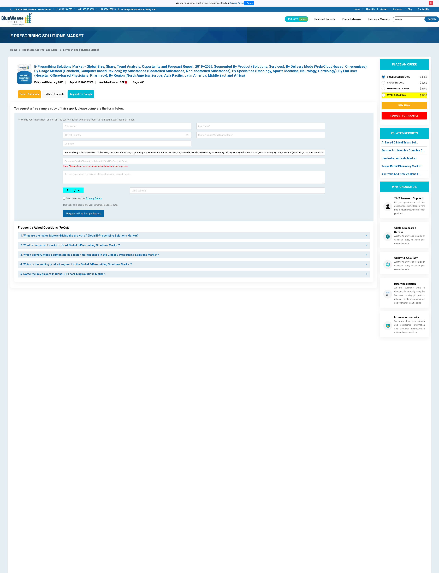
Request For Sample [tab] (80, 94)
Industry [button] (297, 19)
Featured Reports (324, 19)
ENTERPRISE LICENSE (398, 88)
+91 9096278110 (107, 9)
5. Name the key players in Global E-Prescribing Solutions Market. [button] (62, 274)
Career (383, 9)
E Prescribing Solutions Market (81, 50)
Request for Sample (404, 115)
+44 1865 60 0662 (85, 9)
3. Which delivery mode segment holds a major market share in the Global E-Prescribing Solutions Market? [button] (89, 254)
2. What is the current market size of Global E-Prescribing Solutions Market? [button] (70, 245)
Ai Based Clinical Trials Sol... (400, 142)
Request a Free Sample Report (83, 213)
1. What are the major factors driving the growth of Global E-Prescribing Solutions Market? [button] (79, 235)
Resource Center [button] (378, 19)
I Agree (249, 3)
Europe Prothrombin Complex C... (403, 150)
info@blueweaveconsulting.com (140, 9)
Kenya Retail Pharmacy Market (401, 166)
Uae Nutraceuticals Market (399, 158)
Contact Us (423, 9)
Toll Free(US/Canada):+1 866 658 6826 (32, 9)
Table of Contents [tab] (54, 94)
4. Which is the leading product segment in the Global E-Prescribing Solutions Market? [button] (76, 264)
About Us (370, 9)
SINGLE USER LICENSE (398, 77)
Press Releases (351, 19)
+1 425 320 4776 (64, 9)
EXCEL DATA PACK (396, 95)
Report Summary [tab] (29, 94)
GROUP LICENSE (395, 82)
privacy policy (94, 198)
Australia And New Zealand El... (401, 174)
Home (357, 9)
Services (397, 9)
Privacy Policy (237, 3)
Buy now (404, 105)
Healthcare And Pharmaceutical (40, 50)
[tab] (194, 235)
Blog (410, 9)
